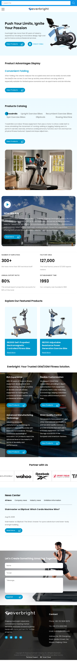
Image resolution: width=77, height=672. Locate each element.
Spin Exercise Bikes (16, 117)
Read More (11, 352)
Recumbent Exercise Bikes (59, 113)
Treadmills (12, 113)
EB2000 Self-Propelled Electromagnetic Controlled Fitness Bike (18, 345)
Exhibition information (52, 500)
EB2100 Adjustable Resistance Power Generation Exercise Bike (54, 345)
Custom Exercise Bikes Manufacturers (27, 655)
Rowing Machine (64, 117)
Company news (21, 500)
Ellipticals (40, 117)
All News (8, 500)
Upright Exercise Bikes (32, 113)
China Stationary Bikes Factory (52, 655)
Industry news (35, 500)
